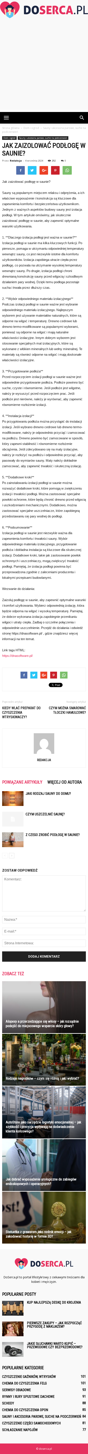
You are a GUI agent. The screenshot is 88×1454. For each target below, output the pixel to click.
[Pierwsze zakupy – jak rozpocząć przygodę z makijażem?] (12, 1328)
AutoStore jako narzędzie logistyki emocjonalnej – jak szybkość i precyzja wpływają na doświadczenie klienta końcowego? (43, 1126)
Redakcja (16, 160)
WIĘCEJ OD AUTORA (64, 782)
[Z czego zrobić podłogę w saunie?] (12, 839)
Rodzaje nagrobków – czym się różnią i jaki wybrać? (42, 1078)
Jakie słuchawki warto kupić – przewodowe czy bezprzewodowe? (54, 1345)
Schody (8, 1403)
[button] (82, 118)
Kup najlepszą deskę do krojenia (54, 1302)
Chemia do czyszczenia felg (24, 1383)
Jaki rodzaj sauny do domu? (48, 794)
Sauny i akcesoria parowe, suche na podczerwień (43, 137)
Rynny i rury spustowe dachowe (28, 1397)
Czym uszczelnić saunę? (45, 814)
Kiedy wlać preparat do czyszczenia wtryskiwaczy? (21, 712)
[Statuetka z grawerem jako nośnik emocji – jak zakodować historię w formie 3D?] (44, 1218)
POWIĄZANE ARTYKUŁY (22, 782)
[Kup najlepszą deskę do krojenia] (12, 1308)
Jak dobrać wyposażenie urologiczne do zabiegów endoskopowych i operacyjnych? (41, 1181)
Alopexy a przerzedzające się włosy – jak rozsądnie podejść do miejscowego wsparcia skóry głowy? (42, 1023)
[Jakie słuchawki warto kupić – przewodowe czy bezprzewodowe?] (12, 1349)
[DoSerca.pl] (44, 10)
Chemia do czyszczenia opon (25, 1410)
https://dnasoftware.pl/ (17, 655)
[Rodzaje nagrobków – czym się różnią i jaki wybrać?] (44, 1060)
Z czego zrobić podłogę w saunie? (53, 835)
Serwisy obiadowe (16, 1390)
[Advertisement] (44, 65)
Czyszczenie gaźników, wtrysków (29, 1377)
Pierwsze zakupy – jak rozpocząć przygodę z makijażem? (54, 1325)
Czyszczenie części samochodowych (31, 1423)
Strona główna (10, 128)
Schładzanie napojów (20, 1430)
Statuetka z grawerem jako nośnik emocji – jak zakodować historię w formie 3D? (38, 1234)
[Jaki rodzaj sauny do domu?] (12, 798)
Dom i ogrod (9, 137)
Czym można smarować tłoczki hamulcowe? (67, 710)
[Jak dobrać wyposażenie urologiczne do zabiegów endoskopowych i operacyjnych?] (44, 1165)
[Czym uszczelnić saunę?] (12, 819)
